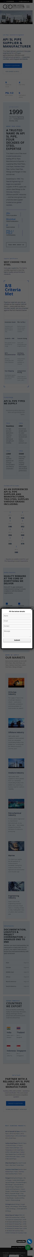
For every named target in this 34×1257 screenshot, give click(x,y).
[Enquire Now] (29, 1241)
